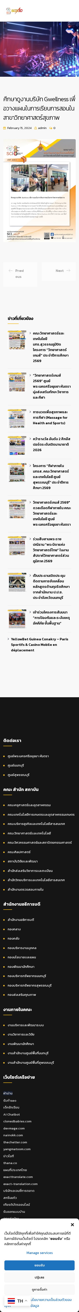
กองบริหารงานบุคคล (22, 947)
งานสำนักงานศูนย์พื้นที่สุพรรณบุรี (31, 1062)
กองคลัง (13, 938)
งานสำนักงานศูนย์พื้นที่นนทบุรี (28, 1053)
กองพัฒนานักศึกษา (21, 966)
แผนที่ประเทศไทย (15, 1169)
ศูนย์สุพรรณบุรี (18, 774)
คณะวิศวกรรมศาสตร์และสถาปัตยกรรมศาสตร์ (40, 842)
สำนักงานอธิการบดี (21, 919)
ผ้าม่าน (8, 1093)
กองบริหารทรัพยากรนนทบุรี (27, 975)
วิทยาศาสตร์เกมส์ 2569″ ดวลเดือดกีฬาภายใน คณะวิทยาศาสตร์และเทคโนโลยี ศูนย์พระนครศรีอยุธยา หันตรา (52, 513)
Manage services (40, 1252)
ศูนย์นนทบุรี (16, 765)
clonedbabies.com (17, 1121)
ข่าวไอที (8, 1156)
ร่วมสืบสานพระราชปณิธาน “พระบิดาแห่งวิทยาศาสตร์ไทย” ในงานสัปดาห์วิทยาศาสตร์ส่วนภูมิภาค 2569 (51, 550)
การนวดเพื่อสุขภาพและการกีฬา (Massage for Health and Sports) (50, 417)
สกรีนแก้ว (10, 1197)
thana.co (10, 1162)
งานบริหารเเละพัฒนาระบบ (26, 1025)
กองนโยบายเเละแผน (22, 957)
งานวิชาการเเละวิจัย (21, 1034)
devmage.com (14, 1128)
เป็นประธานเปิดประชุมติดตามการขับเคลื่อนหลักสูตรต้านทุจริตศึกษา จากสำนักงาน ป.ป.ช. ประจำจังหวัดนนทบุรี (51, 586)
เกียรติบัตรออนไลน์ (16, 1204)
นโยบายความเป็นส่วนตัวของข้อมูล (51, 1302)
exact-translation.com (20, 1183)
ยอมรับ (39, 1265)
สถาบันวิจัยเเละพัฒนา (23, 861)
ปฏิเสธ (39, 1277)
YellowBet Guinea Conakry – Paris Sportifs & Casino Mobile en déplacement (39, 644)
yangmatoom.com (17, 1148)
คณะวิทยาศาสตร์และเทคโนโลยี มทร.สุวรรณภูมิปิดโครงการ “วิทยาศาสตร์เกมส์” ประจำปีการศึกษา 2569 (50, 347)
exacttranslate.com (18, 1176)
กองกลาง (14, 929)
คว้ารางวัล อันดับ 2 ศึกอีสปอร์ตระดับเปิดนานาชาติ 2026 (51, 444)
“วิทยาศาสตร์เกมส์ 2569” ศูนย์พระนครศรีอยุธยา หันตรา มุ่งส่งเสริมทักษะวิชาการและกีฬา (52, 386)
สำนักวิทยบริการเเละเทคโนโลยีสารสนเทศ (36, 879)
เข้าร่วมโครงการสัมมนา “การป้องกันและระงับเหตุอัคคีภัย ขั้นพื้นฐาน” (51, 617)
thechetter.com (15, 1142)
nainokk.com (13, 1135)
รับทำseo (9, 1100)
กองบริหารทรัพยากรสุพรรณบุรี (30, 985)
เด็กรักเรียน (11, 1107)
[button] (72, 1224)
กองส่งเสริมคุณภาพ (22, 994)
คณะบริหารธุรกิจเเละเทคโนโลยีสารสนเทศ (36, 823)
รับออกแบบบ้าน (14, 1211)
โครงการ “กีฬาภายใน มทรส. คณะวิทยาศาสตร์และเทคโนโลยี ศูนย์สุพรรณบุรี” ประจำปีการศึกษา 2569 (51, 476)
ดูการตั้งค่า (39, 1289)
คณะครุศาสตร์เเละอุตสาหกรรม (29, 804)
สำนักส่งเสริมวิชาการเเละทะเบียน (30, 870)
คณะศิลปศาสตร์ (19, 851)
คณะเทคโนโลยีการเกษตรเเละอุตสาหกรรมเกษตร (41, 814)
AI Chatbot (11, 1114)
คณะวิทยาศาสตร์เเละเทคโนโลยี (29, 833)
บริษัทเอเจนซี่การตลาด (18, 1190)
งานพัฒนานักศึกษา (21, 1043)
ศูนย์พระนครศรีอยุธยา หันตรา (28, 756)
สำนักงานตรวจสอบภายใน (25, 889)
